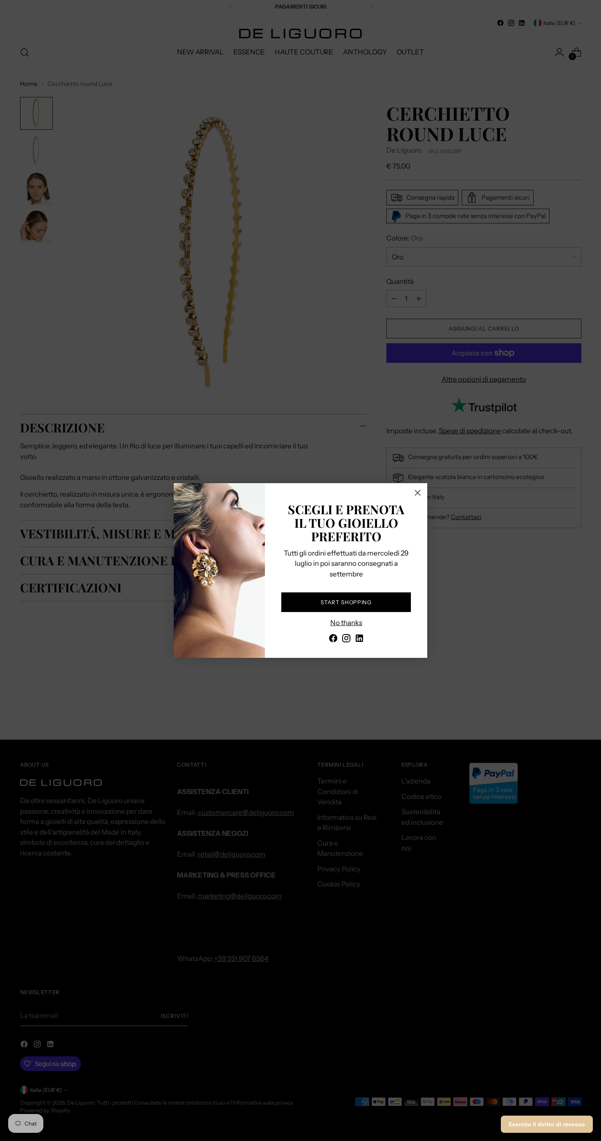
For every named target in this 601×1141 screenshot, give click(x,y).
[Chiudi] (417, 492)
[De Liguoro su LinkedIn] (359, 639)
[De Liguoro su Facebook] (333, 639)
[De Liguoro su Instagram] (346, 639)
